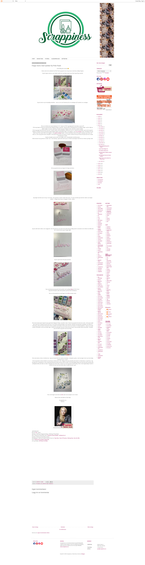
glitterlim (108, 300)
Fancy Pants (100, 297)
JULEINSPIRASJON (55, 58)
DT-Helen (108, 334)
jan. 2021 (101, 161)
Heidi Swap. (100, 302)
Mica (108, 288)
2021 (99, 125)
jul (107, 216)
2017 (99, 168)
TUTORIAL (47, 58)
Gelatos (108, 272)
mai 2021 (101, 139)
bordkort (108, 234)
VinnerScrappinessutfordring (100, 246)
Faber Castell (99, 294)
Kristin (109, 312)
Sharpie (99, 324)
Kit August (100, 211)
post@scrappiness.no (101, 548)
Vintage (99, 248)
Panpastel (100, 223)
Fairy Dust (56, 438)
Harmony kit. (100, 210)
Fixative (108, 269)
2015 (99, 172)
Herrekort (108, 228)
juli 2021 (101, 135)
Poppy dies (100, 319)
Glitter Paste (109, 280)
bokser (99, 250)
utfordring (100, 268)
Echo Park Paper (100, 292)
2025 (99, 118)
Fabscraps (100, 296)
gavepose (109, 238)
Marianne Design (100, 309)
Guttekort (108, 226)
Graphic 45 (100, 300)
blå (62, 394)
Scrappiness (110, 314)
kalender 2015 (99, 261)
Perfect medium (99, 230)
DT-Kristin (100, 182)
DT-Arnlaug (109, 325)
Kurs (99, 217)
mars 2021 (101, 142)
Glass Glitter (100, 208)
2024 (99, 120)
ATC (107, 257)
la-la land (100, 344)
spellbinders (100, 355)
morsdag (108, 249)
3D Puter (41, 440)
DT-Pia (108, 340)
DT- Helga (109, 324)
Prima (99, 321)
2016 (99, 170)
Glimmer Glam (108, 276)
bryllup (108, 237)
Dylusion (108, 263)
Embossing (109, 265)
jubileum (99, 256)
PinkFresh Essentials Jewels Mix (42, 439)
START (33, 58)
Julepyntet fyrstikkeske (109, 212)
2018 (99, 167)
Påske (108, 215)
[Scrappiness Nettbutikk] (104, 92)
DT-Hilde (108, 335)
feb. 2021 (101, 144)
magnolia (100, 345)
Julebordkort (109, 208)
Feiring (99, 207)
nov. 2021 (101, 128)
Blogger (83, 553)
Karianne (109, 310)
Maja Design (100, 307)
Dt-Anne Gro (109, 346)
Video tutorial (99, 243)
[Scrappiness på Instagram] (104, 80)
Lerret (108, 286)
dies (99, 254)
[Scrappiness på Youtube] (107, 80)
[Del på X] (49, 482)
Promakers (100, 233)
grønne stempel (58, 133)
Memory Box (100, 313)
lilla (69, 293)
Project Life (100, 231)
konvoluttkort (109, 246)
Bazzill (99, 279)
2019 (99, 165)
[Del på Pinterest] (52, 482)
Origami (99, 221)
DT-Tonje (108, 343)
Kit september (100, 214)
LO (107, 283)
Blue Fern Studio (100, 282)
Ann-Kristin (100, 205)
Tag (107, 299)
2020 (99, 163)
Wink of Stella (99, 340)
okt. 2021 (101, 130)
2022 (99, 123)
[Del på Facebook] (50, 482)
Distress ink (109, 262)
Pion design (100, 318)
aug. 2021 (101, 133)
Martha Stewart (99, 312)
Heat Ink (108, 282)
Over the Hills (77, 438)
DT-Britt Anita (108, 330)
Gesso (108, 273)
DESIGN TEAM (40, 58)
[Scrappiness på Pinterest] (101, 80)
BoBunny (100, 283)
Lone (99, 184)
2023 (99, 121)
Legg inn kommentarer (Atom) (43, 532)
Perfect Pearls (99, 227)
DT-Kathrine (38, 483)
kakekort (108, 240)
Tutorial (99, 239)
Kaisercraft (100, 303)
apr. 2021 (101, 141)
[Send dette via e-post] (46, 482)
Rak (98, 234)
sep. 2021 (101, 132)
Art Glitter (45, 440)
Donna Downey (99, 289)
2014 (99, 174)
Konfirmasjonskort (109, 231)
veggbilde (100, 271)
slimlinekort (51, 483)
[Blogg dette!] (48, 482)
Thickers (99, 331)
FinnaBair (100, 299)
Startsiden (63, 527)
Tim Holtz (100, 333)
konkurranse (100, 262)
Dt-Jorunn (109, 347)
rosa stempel (78, 131)
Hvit (36, 432)
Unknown (109, 317)
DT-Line (108, 337)
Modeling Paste (108, 290)
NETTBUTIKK (64, 58)
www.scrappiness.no (64, 546)
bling (72, 289)
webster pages (99, 358)
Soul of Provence (63, 438)
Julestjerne (109, 213)
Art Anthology (100, 278)
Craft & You (100, 285)
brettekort (108, 235)
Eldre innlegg (90, 527)
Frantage (108, 270)
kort (41, 483)
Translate (107, 72)
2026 (99, 116)
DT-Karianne (100, 179)
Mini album (100, 220)
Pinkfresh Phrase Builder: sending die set (56, 435)
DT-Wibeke (109, 344)
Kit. (98, 215)
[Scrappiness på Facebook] (98, 80)
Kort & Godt (100, 305)
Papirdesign (100, 316)
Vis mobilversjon (62, 529)
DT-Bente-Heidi (109, 328)
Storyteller (100, 327)
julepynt (108, 219)
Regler (99, 236)
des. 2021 (101, 126)
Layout (108, 285)
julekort (108, 218)
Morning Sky (70, 438)
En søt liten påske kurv (103, 150)
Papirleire (100, 224)
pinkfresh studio (45, 483)
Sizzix (99, 326)
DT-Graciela (109, 332)
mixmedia (109, 303)
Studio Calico (99, 330)
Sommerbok (100, 237)
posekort (108, 250)
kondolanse (109, 241)
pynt (107, 221)
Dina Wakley (100, 286)
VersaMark (100, 240)
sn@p (99, 354)
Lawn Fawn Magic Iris (103, 148)
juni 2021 (101, 137)
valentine (100, 270)
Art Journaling (109, 260)
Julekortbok (109, 209)
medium (108, 302)
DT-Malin (108, 338)
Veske (108, 232)
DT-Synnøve (109, 341)
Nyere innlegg (35, 527)
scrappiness (100, 266)
